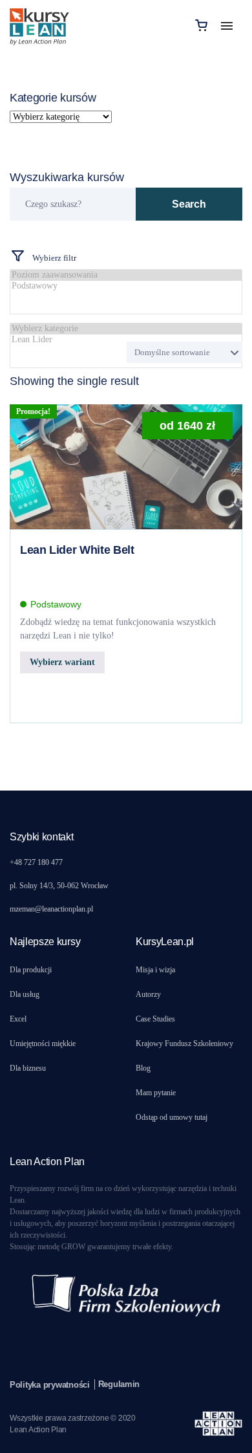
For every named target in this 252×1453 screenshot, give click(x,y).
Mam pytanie (156, 1092)
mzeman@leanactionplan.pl (51, 908)
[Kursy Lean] (39, 25)
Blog (143, 1068)
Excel (18, 1018)
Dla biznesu (28, 1068)
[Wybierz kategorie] (126, 328)
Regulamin (119, 1384)
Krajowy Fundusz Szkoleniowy (184, 1043)
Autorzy (148, 994)
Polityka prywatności (50, 1385)
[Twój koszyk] (201, 25)
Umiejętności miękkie (43, 1043)
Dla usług (24, 994)
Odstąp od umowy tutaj (171, 1117)
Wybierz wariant (62, 662)
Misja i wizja (155, 969)
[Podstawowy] (126, 286)
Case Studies (155, 1018)
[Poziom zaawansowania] (126, 275)
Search (188, 204)
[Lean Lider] (126, 339)
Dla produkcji (31, 969)
